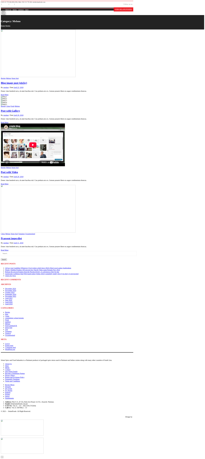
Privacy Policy (10, 375)
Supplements (9, 398)
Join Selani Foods (123, 9)
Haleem (7, 392)
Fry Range (8, 390)
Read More (4, 95)
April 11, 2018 (18, 243)
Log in (7, 344)
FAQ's (16, 4)
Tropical (8, 333)
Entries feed (9, 345)
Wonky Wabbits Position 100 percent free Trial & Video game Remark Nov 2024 (32, 270)
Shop (7, 366)
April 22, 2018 (18, 87)
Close (3, 14)
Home (3, 26)
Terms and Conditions (12, 381)
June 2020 (8, 300)
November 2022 (10, 296)
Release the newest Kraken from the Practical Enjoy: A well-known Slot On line (32, 272)
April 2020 (8, 302)
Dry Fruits (8, 389)
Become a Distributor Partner (15, 373)
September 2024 (10, 294)
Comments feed (10, 347)
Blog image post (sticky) (14, 83)
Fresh (12, 106)
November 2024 (10, 290)
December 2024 (10, 289)
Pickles (7, 394)
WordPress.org (10, 349)
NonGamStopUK (11, 326)
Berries (7, 26)
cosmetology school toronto (14, 318)
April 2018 (8, 304)
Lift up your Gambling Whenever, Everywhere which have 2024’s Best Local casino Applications (38, 268)
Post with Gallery (10, 110)
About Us (5, 4)
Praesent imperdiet (11, 238)
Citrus (8, 106)
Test (6, 329)
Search (4, 259)
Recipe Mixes (9, 385)
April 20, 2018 (18, 115)
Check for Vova (10, 276)
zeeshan (6, 87)
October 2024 (9, 292)
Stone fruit (15, 78)
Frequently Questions (12, 379)
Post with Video (9, 172)
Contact (21, 9)
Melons (8, 78)
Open (3, 12)
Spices (7, 396)
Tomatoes (21, 234)
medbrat (8, 322)
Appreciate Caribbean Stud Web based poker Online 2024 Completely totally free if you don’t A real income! (42, 274)
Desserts (8, 387)
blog (6, 314)
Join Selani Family (11, 371)
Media (11, 4)
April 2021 (8, 298)
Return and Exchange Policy (14, 377)
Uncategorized (30, 234)
